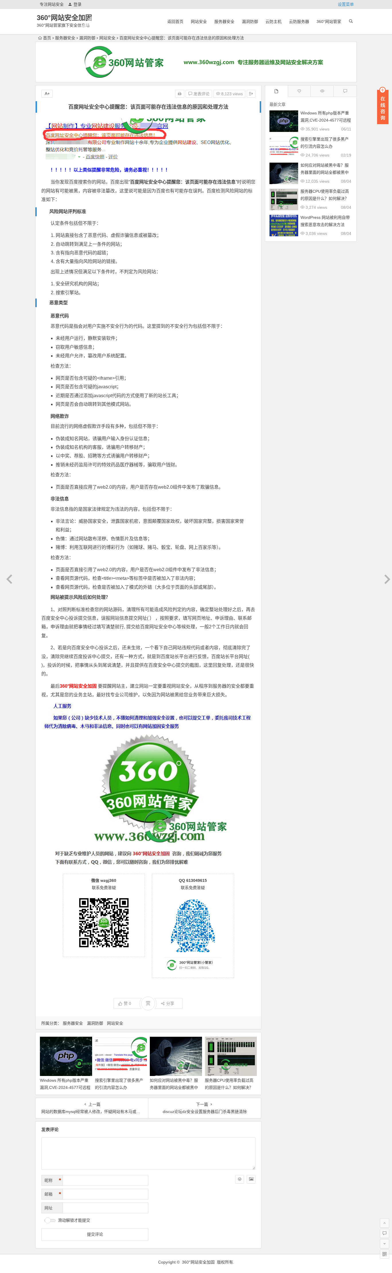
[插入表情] (239, 1179)
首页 (47, 38)
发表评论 (200, 93)
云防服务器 (299, 21)
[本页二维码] (384, 1254)
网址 (48, 1208)
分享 (170, 1003)
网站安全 (199, 21)
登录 (77, 4)
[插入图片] (251, 1179)
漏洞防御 (250, 21)
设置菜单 (346, 4)
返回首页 (175, 21)
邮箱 (52, 1194)
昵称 (52, 1180)
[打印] (179, 94)
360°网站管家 (329, 21)
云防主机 (273, 21)
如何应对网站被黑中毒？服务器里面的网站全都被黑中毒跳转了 (174, 1087)
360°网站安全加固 (64, 18)
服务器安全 (224, 21)
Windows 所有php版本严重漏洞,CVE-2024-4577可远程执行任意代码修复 (65, 1087)
